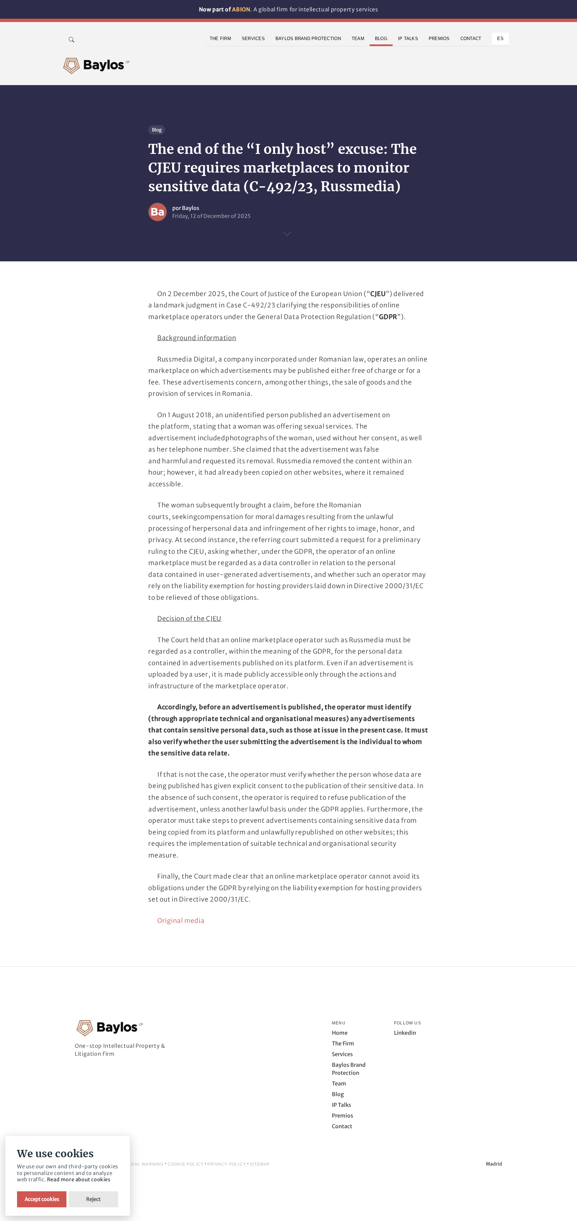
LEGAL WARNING (144, 1164)
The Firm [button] (220, 38)
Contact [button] (471, 38)
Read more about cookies (79, 1179)
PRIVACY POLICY (226, 1164)
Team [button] (358, 38)
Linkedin (405, 1032)
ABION (241, 9)
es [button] (500, 38)
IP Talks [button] (408, 38)
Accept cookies (42, 1199)
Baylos (190, 208)
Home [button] (340, 1032)
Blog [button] (381, 38)
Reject (93, 1199)
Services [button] (253, 38)
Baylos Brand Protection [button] (308, 38)
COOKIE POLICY (186, 1164)
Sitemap (260, 1164)
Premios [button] (439, 38)
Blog (157, 130)
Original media (181, 921)
